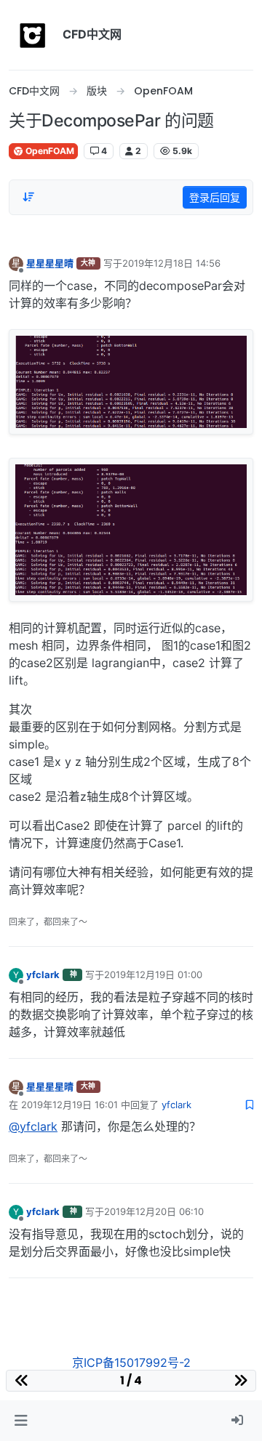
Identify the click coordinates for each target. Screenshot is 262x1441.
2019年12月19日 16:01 (69, 1104)
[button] (21, 1420)
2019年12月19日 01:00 (153, 974)
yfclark (43, 974)
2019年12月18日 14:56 (171, 263)
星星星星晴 (50, 263)
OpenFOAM (48, 150)
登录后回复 (214, 197)
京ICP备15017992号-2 (131, 1362)
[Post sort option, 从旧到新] (28, 197)
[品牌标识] (33, 34)
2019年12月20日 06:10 (154, 1211)
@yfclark (33, 1126)
